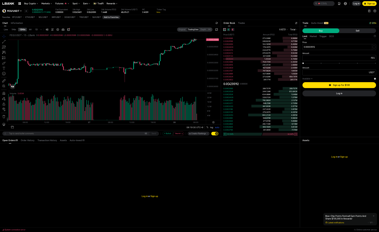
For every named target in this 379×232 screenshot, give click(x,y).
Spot (75, 3)
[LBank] (8, 3)
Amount (305, 53)
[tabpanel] (260, 81)
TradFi (100, 3)
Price (304, 42)
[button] (324, 3)
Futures (59, 3)
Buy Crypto (30, 3)
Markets (45, 3)
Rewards (111, 3)
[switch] (214, 133)
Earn (85, 3)
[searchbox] (323, 3)
